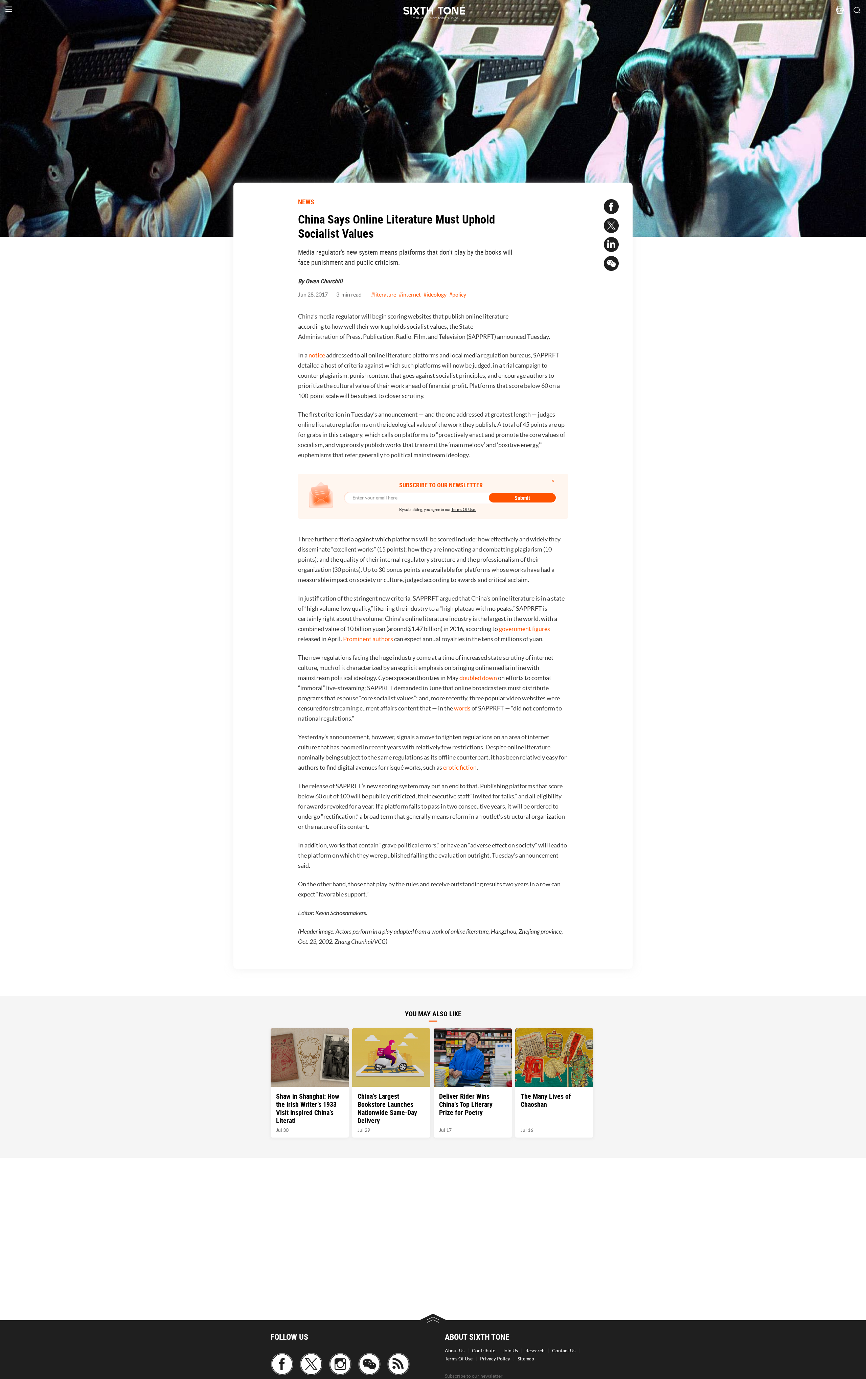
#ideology (435, 294)
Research (535, 1350)
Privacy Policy (495, 1358)
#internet (410, 294)
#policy (457, 294)
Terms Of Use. (463, 509)
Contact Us (563, 1350)
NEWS (306, 201)
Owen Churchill (324, 281)
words (462, 708)
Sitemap (526, 1358)
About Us (454, 1350)
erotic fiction (460, 767)
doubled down (478, 677)
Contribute (483, 1350)
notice (317, 355)
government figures (524, 628)
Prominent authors (368, 638)
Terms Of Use (459, 1358)
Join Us (510, 1350)
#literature (383, 294)
